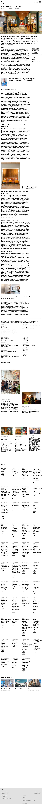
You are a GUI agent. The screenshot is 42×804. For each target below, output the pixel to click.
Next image (40, 22)
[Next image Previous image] (21, 22)
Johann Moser (12, 83)
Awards (24, 795)
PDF (3, 475)
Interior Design (35, 48)
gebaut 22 (31, 437)
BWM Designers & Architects (2, 2)
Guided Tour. (5, 401)
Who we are (37, 792)
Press (24, 797)
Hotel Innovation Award (20, 441)
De (34, 2)
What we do (37, 793)
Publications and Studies (29, 800)
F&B (33, 59)
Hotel (33, 57)
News (24, 799)
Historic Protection (36, 55)
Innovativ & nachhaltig (4, 438)
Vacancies (25, 802)
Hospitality (34, 52)
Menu (40, 2)
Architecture (35, 50)
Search (37, 2)
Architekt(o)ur (26, 408)
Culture (3, 796)
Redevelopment (36, 61)
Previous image (2, 22)
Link (3, 473)
